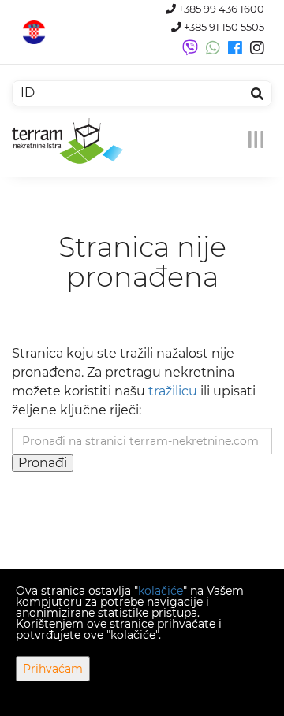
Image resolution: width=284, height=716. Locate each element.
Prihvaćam (53, 669)
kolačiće (160, 591)
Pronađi (42, 462)
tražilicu (172, 391)
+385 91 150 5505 (222, 27)
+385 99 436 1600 (220, 9)
